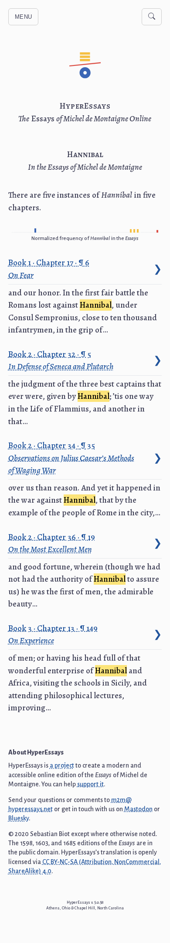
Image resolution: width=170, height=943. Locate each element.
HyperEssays (85, 106)
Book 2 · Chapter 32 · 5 (60, 360)
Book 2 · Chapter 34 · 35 (71, 457)
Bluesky (18, 818)
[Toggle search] (152, 16)
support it (90, 784)
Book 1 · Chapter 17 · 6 (49, 269)
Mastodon (138, 809)
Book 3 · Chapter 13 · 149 (53, 634)
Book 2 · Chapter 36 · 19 (52, 543)
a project (62, 765)
